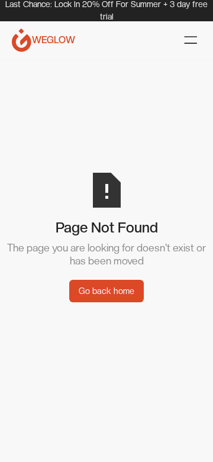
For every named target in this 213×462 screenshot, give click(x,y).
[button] (190, 40)
